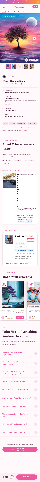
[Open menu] (4, 7)
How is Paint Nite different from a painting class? (14, 363)
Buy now (20, 3)
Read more (6, 163)
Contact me (30, 240)
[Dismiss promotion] (38, 2)
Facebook (28, 221)
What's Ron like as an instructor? (14, 382)
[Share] (26, 60)
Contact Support (21, 449)
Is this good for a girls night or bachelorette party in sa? (13, 373)
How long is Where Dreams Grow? (14, 424)
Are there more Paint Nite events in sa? (16, 398)
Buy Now (27, 477)
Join (35, 6)
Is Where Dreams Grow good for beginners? (14, 353)
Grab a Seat (20, 317)
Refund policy (23, 130)
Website (20, 221)
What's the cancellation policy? (13, 432)
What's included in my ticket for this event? (15, 415)
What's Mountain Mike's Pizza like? (15, 390)
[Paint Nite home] (19, 7)
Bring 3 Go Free (26, 128)
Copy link (34, 60)
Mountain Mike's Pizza (12, 98)
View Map (7, 104)
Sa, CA (10, 12)
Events (4, 12)
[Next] (34, 38)
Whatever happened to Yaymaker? (14, 406)
